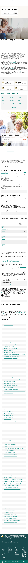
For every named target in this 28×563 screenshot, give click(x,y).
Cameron (19, 103)
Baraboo (19, 97)
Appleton (11, 97)
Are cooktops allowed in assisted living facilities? (10, 450)
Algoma (3, 96)
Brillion (19, 100)
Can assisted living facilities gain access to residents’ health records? (12, 458)
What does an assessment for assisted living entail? (10, 522)
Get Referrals (10, 550)
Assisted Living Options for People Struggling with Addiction (11, 340)
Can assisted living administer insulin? (8, 508)
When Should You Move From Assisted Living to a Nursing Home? (12, 489)
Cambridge (12, 103)
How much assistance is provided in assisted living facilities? (11, 516)
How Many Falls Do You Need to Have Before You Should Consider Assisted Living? (14, 391)
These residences (6, 66)
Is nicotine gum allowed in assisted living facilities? (10, 477)
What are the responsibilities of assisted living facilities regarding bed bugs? (13, 479)
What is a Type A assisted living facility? (8, 415)
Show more (14, 107)
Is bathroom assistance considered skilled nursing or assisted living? (12, 520)
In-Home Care (4, 229)
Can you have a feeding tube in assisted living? (9, 506)
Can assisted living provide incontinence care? (9, 510)
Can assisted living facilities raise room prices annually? (10, 456)
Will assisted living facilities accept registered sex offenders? (11, 487)
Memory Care (3, 239)
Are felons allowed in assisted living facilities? (9, 452)
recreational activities (21, 71)
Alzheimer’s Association (13, 62)
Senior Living (2, 4)
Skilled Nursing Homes (3, 242)
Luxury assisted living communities (19, 271)
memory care (8, 75)
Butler (3, 103)
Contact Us (16, 556)
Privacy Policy (16, 542)
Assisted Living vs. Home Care (5, 257)
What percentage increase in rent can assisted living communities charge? (13, 481)
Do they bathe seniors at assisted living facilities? (10, 514)
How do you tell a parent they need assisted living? (10, 360)
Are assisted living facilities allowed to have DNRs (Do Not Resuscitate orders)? (14, 448)
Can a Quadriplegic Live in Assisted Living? (9, 395)
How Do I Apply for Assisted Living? (8, 393)
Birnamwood (12, 100)
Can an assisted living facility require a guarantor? (10, 444)
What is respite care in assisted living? (8, 504)
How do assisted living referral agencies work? (9, 381)
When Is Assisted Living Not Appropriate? (9, 387)
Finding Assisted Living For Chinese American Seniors (10, 344)
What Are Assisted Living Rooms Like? (8, 325)
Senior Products (4, 551)
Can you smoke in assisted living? (8, 440)
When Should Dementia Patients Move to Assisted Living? (11, 389)
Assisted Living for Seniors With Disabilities (9, 346)
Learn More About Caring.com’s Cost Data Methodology (9, 284)
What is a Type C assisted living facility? (8, 417)
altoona (11, 96)
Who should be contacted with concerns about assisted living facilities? (13, 483)
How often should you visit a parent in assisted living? (10, 373)
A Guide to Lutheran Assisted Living (8, 350)
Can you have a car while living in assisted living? (10, 438)
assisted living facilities (10, 151)
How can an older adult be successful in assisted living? (11, 375)
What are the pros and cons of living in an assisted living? (11, 358)
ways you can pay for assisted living (20, 300)
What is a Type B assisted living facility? (9, 411)
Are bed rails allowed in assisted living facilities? (9, 436)
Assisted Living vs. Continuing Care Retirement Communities (10, 261)
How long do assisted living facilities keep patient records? (11, 475)
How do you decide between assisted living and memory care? (12, 379)
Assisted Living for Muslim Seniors (8, 342)
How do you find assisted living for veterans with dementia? (11, 385)
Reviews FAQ (17, 554)
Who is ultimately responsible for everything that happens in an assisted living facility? (14, 354)
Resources (3, 550)
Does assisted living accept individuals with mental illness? (11, 473)
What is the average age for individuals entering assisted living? (12, 421)
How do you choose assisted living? (8, 377)
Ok (23, 561)
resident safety (12, 68)
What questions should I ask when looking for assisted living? (11, 356)
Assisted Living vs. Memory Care (5, 259)
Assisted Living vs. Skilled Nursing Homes (7, 260)
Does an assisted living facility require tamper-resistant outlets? (12, 471)
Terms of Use (11, 542)
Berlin (3, 100)
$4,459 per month (23, 267)
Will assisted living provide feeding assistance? (9, 524)
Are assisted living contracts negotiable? (9, 446)
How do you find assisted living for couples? (9, 383)
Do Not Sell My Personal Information (4, 556)
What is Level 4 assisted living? (7, 419)
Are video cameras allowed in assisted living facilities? (10, 454)
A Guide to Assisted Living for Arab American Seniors (10, 348)
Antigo (3, 97)
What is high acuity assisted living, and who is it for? (10, 491)
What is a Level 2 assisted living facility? (9, 413)
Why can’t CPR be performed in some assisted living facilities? (11, 485)
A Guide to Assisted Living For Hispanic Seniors (9, 352)
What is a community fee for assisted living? (9, 442)
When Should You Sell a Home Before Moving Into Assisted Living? (12, 406)
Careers (16, 555)
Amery (19, 96)
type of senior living (10, 160)
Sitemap (3, 552)
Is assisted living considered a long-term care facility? (10, 518)
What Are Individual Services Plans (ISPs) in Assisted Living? (11, 327)
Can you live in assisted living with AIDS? (9, 512)
